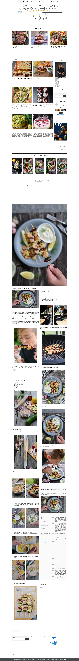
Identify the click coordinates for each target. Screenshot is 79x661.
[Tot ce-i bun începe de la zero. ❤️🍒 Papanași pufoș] (62, 110)
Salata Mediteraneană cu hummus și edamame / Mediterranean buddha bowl (39, 178)
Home (22, 1)
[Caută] (64, 96)
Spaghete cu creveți (42, 587)
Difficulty (53, 493)
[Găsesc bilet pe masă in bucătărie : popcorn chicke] (59, 110)
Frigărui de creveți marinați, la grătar (25, 288)
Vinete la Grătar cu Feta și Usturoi (21, 104)
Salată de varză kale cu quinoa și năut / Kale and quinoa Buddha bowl (50, 178)
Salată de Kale (61, 175)
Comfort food (52, 1)
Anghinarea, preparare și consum (15, 177)
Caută (14, 637)
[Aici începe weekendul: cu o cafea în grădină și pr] (65, 110)
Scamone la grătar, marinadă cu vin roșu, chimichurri (58, 47)
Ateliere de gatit (40, 1)
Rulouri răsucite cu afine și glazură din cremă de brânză (43, 105)
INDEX (27, 1)
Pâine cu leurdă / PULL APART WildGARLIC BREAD (19, 131)
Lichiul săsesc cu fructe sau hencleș (22, 78)
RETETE (32, 1)
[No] (77, 659)
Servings (48, 493)
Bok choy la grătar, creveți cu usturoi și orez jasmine (47, 585)
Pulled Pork (36, 78)
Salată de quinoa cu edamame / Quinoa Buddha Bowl (27, 177)
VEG (46, 1)
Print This (64, 493)
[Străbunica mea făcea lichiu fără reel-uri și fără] (56, 110)
